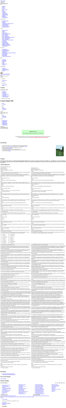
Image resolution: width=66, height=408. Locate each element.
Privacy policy (4, 402)
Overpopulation (21, 385)
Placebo (42, 390)
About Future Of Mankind (6, 403)
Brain (42, 385)
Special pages (53, 388)
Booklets (5, 388)
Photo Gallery (20, 384)
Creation (39, 386)
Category (1, 397)
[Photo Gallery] (59, 382)
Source (26, 146)
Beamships (20, 392)
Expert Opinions (21, 388)
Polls (39, 393)
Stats (24, 146)
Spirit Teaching (4, 386)
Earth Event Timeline (21, 390)
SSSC (4, 387)
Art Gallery (24, 384)
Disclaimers (4, 404)
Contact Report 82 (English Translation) (8, 373)
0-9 (33, 395)
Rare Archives (41, 392)
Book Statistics (42, 391)
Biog (10, 388)
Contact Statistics (37, 391)
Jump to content (2, 0)
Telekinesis (36, 388)
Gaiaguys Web (37, 387)
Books (3, 388)
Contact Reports (4, 399)
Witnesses (6, 385)
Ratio (27, 391)
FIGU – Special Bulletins (5, 391)
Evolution (36, 386)
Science (25, 388)
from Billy (9, 390)
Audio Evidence (21, 387)
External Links (37, 392)
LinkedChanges (57, 385)
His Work (8, 388)
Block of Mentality (37, 390)
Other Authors (40, 384)
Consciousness (23, 391)
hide (6, 3)
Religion (42, 386)
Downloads (20, 393)
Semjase (9, 150)
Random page (53, 387)
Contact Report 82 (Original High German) (9, 374)
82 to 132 (11, 146)
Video (23, 393)
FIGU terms (36, 384)
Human (40, 385)
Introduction (8, 386)
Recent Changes (4, 392)
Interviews (3, 385)
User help (53, 391)
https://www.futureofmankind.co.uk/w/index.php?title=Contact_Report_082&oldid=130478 (20, 396)
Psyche (20, 391)
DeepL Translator (9, 148)
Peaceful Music (21, 386)
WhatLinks (53, 385)
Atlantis (23, 392)
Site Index (53, 384)
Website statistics (54, 386)
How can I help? (54, 390)
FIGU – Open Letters (5, 390)
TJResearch (40, 387)
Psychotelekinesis (41, 388)
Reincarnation (37, 385)
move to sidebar (3, 3)
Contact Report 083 (3, 378)
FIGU (3, 387)
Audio (25, 393)
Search (3, 393)
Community (36, 393)
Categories (56, 384)
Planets (25, 392)
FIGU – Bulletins (4, 389)
